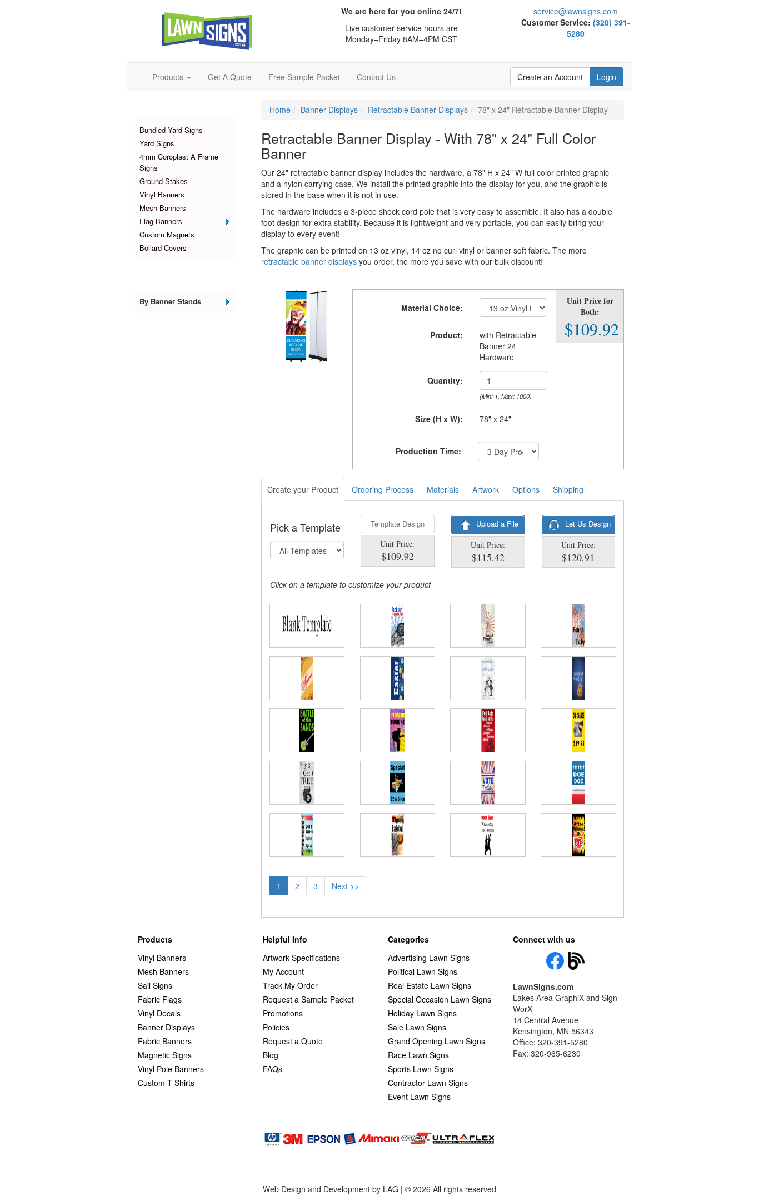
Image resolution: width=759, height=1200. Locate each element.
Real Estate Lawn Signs (429, 985)
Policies (276, 1027)
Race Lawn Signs (418, 1054)
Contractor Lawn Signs (428, 1082)
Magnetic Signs (165, 1054)
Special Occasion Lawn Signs (439, 999)
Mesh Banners (162, 207)
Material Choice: (432, 307)
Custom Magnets (166, 234)
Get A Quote (230, 76)
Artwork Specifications (301, 957)
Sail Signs (155, 985)
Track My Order (290, 985)
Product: (446, 334)
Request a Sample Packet (308, 999)
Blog (270, 1054)
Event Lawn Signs (419, 1096)
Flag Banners (160, 221)
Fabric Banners (165, 1041)
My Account (283, 971)
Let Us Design (587, 523)
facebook (555, 961)
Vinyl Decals (159, 1013)
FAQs (272, 1068)
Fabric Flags (160, 999)
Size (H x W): (439, 418)
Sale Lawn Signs (417, 1027)
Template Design (398, 523)
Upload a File (496, 523)
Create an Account (550, 76)
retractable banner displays (309, 261)
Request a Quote (293, 1041)
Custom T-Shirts (166, 1082)
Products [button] (169, 76)
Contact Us (376, 76)
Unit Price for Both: (590, 306)
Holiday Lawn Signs (422, 1013)
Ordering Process (382, 489)
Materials (443, 489)
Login (606, 76)
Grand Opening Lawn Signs (436, 1041)
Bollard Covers (163, 247)
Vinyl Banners (161, 194)
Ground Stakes (163, 181)
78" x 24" (495, 418)
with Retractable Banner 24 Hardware (508, 346)
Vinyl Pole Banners (171, 1068)
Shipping (568, 489)
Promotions (283, 1013)
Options (526, 489)
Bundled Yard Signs (171, 130)
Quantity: (445, 380)
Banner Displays (166, 1027)
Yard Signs (156, 143)
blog (577, 961)
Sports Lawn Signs (420, 1068)
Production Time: (428, 451)
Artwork (485, 489)
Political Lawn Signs (422, 971)
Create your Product (302, 489)
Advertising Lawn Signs (429, 957)
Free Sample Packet (304, 76)
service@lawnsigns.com (575, 11)
